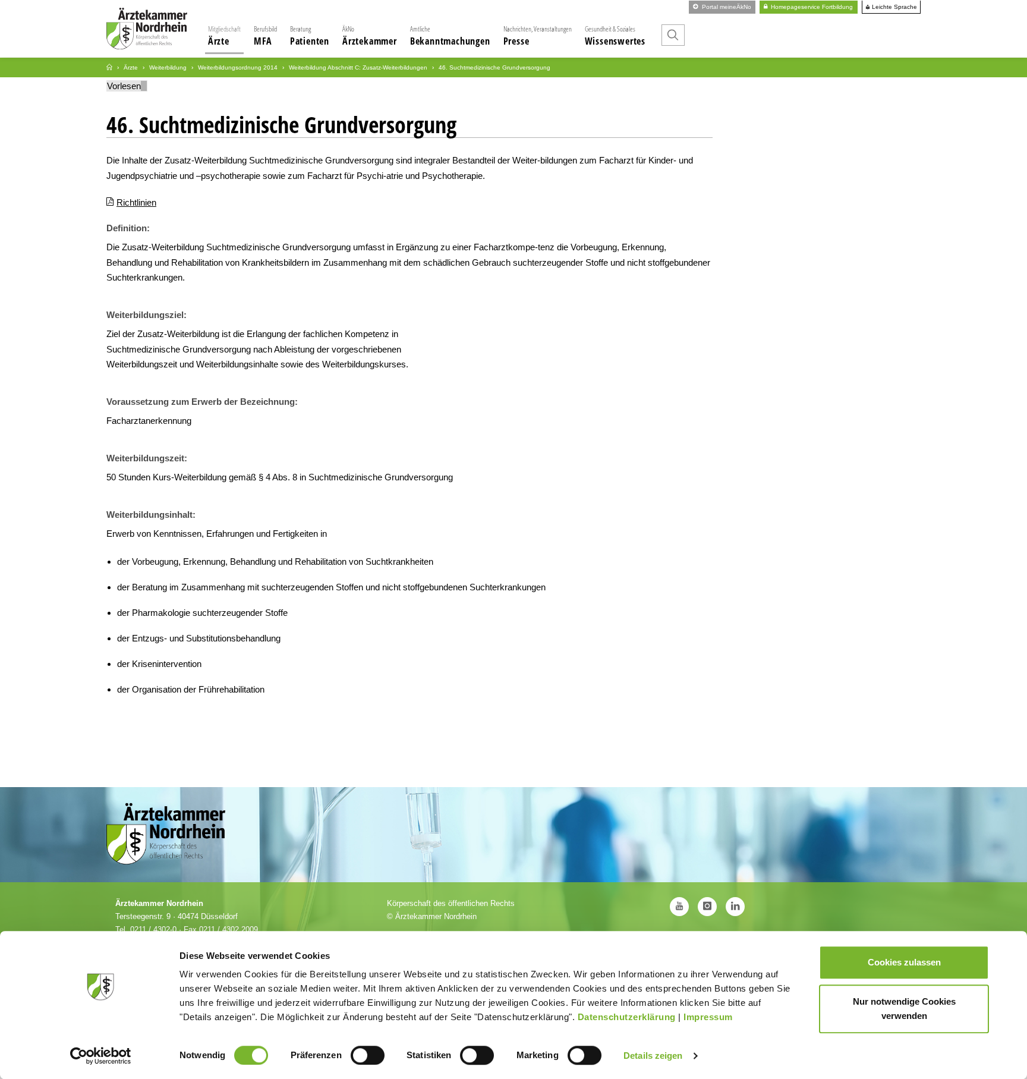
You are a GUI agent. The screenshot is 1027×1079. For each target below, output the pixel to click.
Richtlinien (136, 202)
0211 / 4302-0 (153, 929)
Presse (537, 36)
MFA (265, 36)
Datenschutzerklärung (627, 1017)
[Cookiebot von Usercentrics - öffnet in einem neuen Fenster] (101, 1056)
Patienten (309, 36)
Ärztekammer (369, 36)
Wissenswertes (615, 36)
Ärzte (224, 36)
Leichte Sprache (893, 7)
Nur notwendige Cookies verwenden (904, 1008)
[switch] (368, 1055)
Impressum (708, 1017)
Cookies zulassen (904, 962)
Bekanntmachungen (450, 36)
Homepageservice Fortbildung (811, 7)
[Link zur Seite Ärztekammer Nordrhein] (109, 67)
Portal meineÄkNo (725, 7)
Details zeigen (652, 1055)
